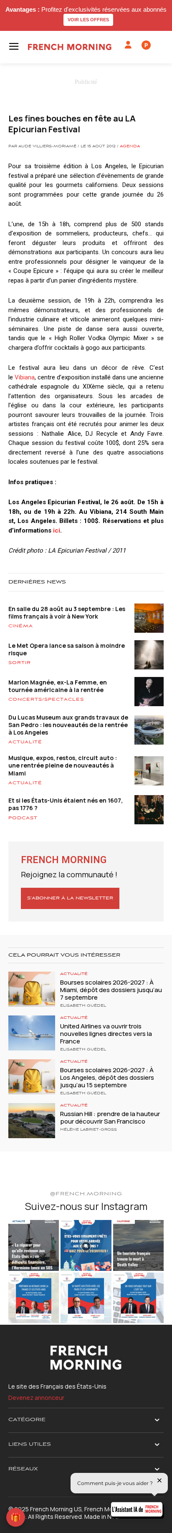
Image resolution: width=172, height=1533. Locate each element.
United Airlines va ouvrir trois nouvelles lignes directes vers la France (106, 1034)
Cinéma (20, 626)
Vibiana (25, 377)
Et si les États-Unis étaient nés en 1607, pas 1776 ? (65, 804)
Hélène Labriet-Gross (88, 1130)
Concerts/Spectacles (46, 699)
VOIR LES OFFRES (88, 19)
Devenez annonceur (36, 1398)
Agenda (130, 146)
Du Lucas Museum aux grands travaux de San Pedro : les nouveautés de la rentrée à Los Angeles (68, 724)
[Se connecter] (128, 45)
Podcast (23, 818)
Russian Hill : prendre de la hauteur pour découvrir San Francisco (110, 1117)
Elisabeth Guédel (83, 1006)
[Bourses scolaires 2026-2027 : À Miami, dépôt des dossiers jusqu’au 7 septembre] (31, 989)
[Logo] (69, 47)
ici (56, 530)
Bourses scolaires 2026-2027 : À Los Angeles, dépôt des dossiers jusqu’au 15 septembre (107, 1077)
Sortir (19, 662)
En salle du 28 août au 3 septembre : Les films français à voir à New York (66, 612)
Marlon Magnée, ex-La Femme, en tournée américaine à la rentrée (57, 686)
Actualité (25, 742)
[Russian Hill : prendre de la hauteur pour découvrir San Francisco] (31, 1120)
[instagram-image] (33, 1245)
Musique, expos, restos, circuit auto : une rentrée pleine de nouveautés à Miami (62, 765)
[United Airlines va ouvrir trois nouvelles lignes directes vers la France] (31, 1033)
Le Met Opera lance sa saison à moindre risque (66, 649)
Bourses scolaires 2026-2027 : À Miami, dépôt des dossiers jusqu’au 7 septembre (111, 990)
